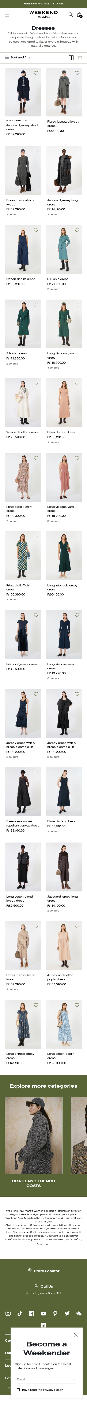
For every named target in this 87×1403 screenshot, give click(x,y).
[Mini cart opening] (85, 14)
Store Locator (47, 1271)
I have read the (42, 1390)
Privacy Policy (53, 1390)
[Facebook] (31, 1313)
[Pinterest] (55, 1313)
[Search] (71, 14)
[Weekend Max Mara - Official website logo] (43, 14)
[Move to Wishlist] (36, 73)
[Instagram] (8, 1313)
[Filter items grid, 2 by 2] (71, 57)
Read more (43, 1244)
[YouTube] (43, 1313)
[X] (67, 1313)
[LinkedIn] (43, 1325)
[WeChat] (79, 1313)
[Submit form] (75, 1380)
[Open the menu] (7, 14)
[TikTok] (19, 1313)
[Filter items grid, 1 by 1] (80, 57)
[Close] (76, 1335)
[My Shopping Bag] (79, 14)
